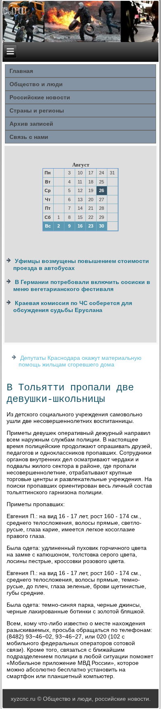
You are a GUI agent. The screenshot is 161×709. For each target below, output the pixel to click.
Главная (21, 71)
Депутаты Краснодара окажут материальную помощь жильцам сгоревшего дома (80, 361)
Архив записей (31, 123)
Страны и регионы (36, 110)
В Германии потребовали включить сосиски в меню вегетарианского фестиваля (81, 286)
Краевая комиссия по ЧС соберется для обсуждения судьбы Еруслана (72, 307)
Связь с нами (28, 137)
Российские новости (39, 97)
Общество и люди (36, 84)
